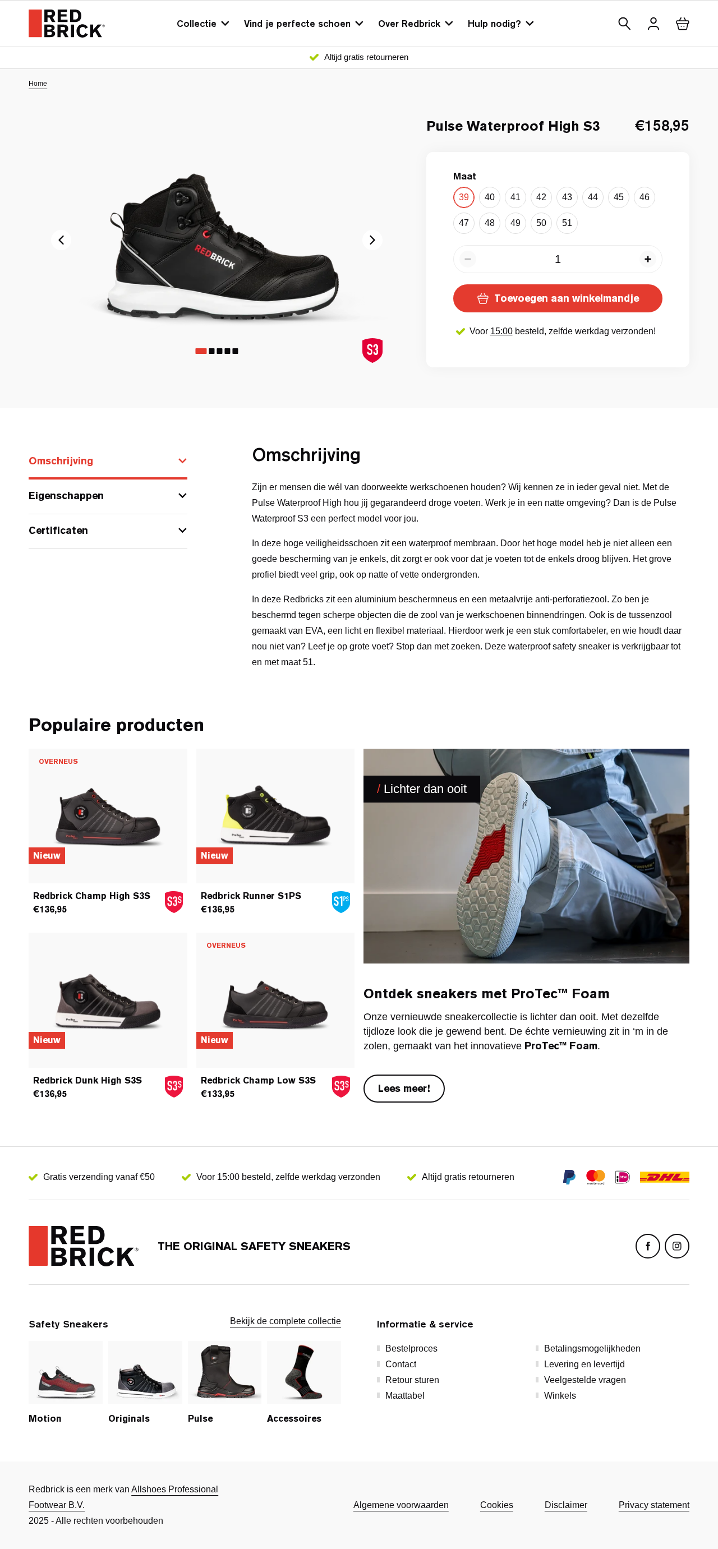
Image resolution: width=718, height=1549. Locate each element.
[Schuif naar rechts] (61, 240)
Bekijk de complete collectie (285, 1321)
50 (541, 223)
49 (515, 223)
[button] (624, 23)
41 (515, 197)
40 (490, 197)
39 (464, 197)
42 (541, 197)
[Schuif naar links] (372, 240)
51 (567, 223)
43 (567, 197)
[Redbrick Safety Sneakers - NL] (67, 24)
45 (619, 197)
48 (490, 223)
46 (644, 197)
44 (593, 197)
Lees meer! (404, 1088)
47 (464, 223)
